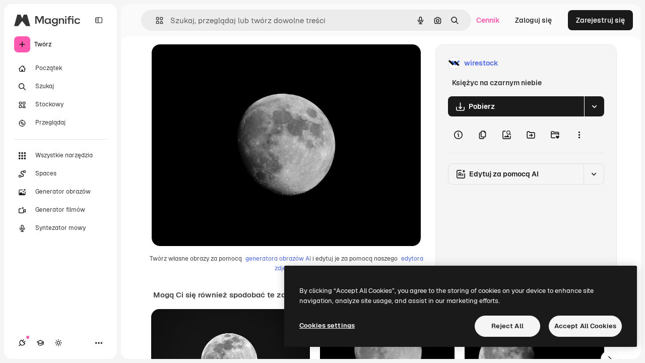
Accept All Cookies (585, 326)
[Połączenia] (22, 343)
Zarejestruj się (600, 20)
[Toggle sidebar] (99, 20)
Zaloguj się (533, 20)
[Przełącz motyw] (58, 343)
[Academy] (40, 343)
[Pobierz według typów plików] (594, 106)
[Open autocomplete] (155, 20)
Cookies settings (327, 325)
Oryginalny (221, 63)
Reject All (507, 326)
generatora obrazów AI (278, 259)
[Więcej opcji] (579, 135)
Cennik (488, 20)
